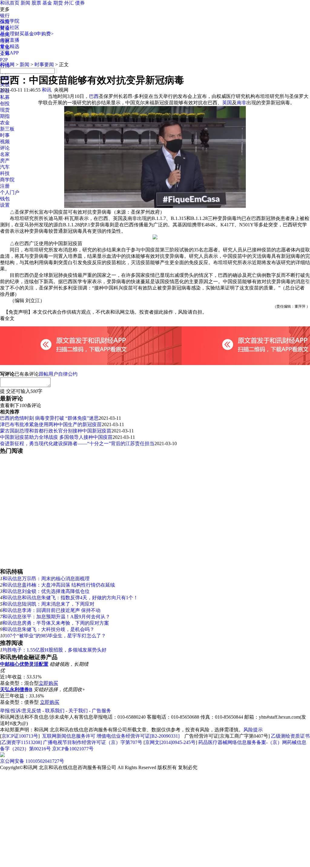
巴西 (94, 96)
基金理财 (9, 33)
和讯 (46, 89)
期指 (5, 116)
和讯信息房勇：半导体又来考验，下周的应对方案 (55, 623)
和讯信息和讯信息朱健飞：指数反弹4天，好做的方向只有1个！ (70, 597)
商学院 (7, 179)
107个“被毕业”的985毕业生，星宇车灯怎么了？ (55, 635)
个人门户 (9, 192)
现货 (5, 109)
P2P (4, 59)
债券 (80, 2)
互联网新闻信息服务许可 (68, 736)
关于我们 (78, 710)
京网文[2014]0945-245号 (170, 742)
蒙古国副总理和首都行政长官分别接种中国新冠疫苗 (55, 430)
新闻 (25, 2)
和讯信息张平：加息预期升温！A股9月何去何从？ (56, 616)
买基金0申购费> (36, 33)
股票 (36, 2)
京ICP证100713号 (20, 736)
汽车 (5, 167)
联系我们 (54, 710)
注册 (5, 186)
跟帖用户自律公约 (58, 374)
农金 (5, 122)
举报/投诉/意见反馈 (20, 710)
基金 (47, 2)
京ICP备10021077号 (73, 748)
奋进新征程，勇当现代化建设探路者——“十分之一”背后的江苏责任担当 (77, 443)
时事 (5, 135)
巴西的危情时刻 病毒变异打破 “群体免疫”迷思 (49, 418)
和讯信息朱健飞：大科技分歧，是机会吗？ (48, 629)
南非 (241, 102)
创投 (5, 103)
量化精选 (9, 46)
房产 (5, 160)
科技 (5, 173)
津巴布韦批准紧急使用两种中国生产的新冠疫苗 (51, 424)
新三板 (7, 128)
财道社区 (9, 27)
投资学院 (9, 21)
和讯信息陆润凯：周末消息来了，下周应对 (48, 604)
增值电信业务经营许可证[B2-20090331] (138, 736)
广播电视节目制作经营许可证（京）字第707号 (92, 742)
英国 (227, 102)
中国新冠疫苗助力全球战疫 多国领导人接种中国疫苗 (56, 437)
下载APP (9, 52)
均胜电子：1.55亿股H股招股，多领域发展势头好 (54, 649)
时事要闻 (44, 64)
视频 (5, 141)
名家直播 (9, 40)
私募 (5, 97)
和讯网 (7, 64)
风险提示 (253, 729)
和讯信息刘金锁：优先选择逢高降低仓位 (46, 591)
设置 (5, 205)
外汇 (69, 2)
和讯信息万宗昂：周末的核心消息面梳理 (46, 578)
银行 (5, 15)
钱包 (5, 198)
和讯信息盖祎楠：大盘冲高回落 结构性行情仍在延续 (58, 584)
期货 (58, 2)
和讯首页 (9, 2)
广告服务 (101, 710)
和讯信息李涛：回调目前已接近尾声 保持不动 (51, 610)
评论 (5, 147)
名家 (5, 154)
